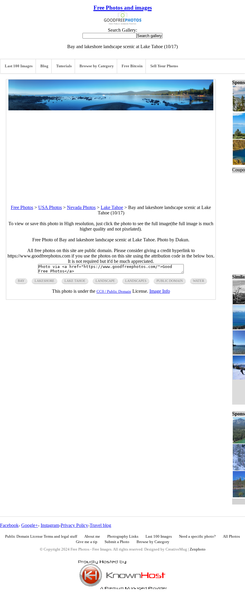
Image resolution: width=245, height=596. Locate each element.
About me (92, 536)
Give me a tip (86, 542)
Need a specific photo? (197, 536)
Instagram (50, 525)
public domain (170, 281)
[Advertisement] (110, 152)
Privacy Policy (74, 525)
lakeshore (44, 281)
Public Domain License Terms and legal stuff (41, 536)
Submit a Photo (117, 542)
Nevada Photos (81, 207)
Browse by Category (96, 66)
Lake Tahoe (112, 207)
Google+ (29, 525)
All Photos (231, 536)
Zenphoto (198, 549)
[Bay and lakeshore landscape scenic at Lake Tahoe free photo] (110, 108)
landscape (105, 281)
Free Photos (22, 207)
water (198, 281)
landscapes (135, 281)
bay (21, 281)
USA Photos (50, 207)
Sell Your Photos (164, 66)
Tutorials (64, 66)
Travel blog (100, 525)
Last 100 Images (19, 66)
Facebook (9, 525)
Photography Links (122, 536)
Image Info (159, 291)
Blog (44, 66)
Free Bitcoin (132, 66)
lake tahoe (75, 281)
